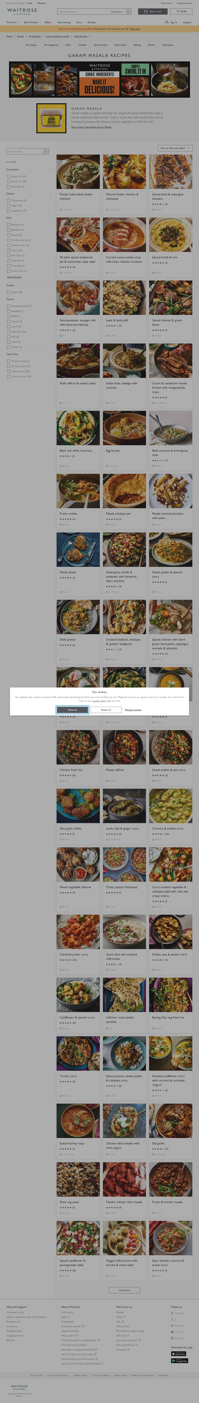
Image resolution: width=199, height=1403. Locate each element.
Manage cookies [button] (133, 709)
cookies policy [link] (99, 700)
